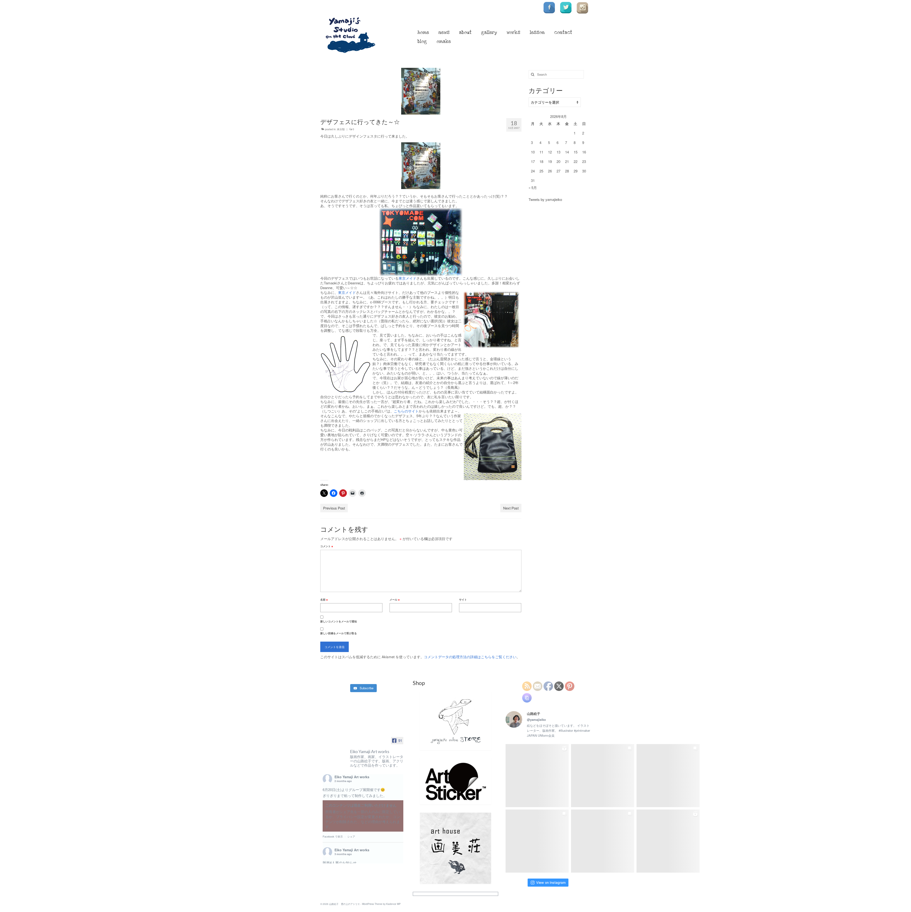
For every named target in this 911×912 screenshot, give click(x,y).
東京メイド (407, 278)
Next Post (511, 507)
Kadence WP (393, 904)
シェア (351, 836)
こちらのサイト (406, 410)
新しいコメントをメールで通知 (338, 621)
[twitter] (566, 7)
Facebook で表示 (333, 836)
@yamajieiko (536, 719)
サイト (463, 599)
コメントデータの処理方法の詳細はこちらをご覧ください (470, 656)
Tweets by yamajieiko (545, 199)
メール (395, 599)
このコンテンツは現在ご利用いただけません (360, 805)
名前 (324, 599)
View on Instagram (551, 882)
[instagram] (582, 7)
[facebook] (549, 7)
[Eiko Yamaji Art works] (334, 748)
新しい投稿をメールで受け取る (338, 633)
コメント (326, 546)
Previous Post (334, 507)
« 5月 (533, 187)
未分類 (341, 129)
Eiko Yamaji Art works (352, 776)
